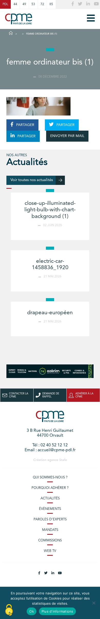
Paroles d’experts (50, 519)
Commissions (50, 540)
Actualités (50, 498)
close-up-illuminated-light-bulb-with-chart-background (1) (50, 210)
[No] (93, 602)
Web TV (50, 551)
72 (42, 4)
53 (33, 4)
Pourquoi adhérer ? (50, 488)
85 (51, 4)
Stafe (63, 460)
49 (24, 4)
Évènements (50, 509)
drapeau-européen (50, 313)
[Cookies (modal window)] (9, 610)
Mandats (50, 530)
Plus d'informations (57, 611)
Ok (31, 611)
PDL (5, 4)
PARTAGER (24, 125)
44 (15, 4)
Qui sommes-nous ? (50, 477)
